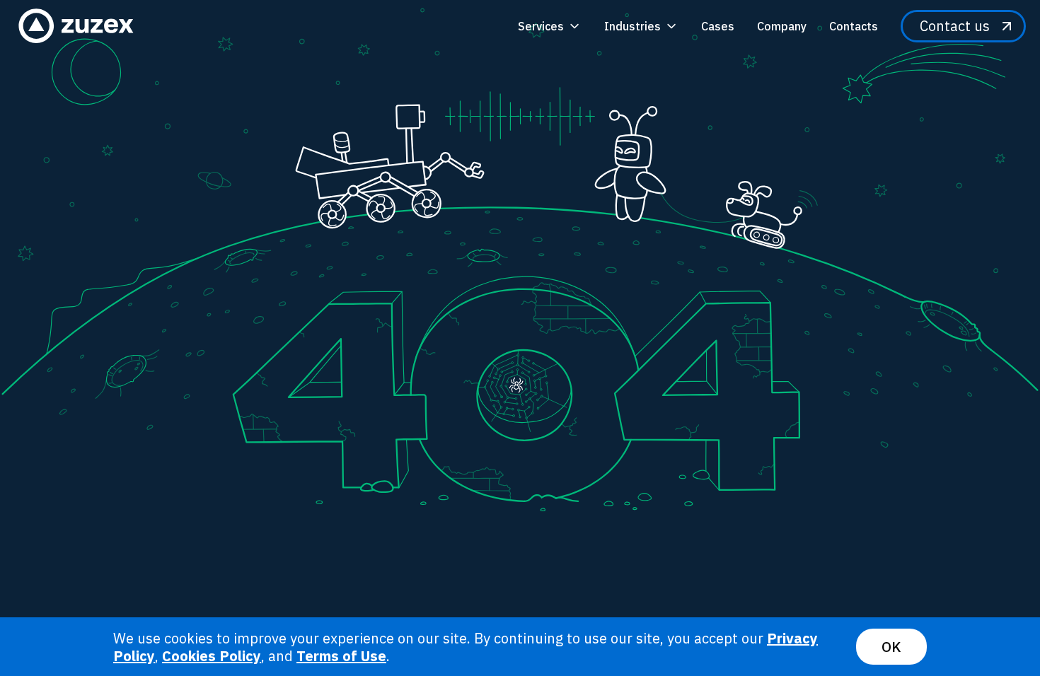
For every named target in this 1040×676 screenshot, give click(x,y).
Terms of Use (341, 655)
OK (891, 646)
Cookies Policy (211, 655)
